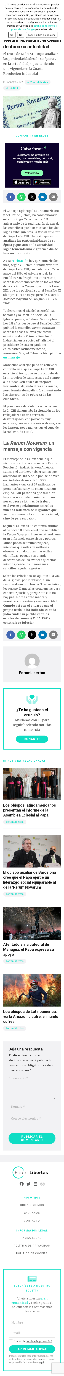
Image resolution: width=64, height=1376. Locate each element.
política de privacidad (39, 1341)
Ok (12, 34)
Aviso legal (32, 1237)
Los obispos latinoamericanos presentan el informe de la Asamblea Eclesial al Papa (29, 810)
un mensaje (11, 357)
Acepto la (33, 1341)
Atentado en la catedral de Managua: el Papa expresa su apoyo (28, 949)
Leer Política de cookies (41, 34)
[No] (59, 20)
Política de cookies (32, 1253)
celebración (19, 260)
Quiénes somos (32, 1205)
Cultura (13, 87)
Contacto (32, 1220)
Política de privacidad (32, 1245)
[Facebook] (21, 1184)
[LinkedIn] (35, 1184)
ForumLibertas (39, 82)
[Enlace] (32, 1172)
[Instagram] (42, 1184)
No (21, 34)
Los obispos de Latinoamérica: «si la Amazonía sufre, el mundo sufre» (30, 1016)
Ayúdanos (32, 1212)
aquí (40, 1359)
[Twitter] (28, 1184)
